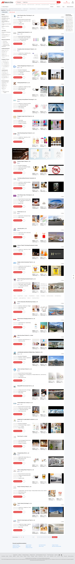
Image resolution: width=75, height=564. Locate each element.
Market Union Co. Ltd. (21, 211)
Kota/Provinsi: (15, 23)
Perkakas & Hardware (5, 27)
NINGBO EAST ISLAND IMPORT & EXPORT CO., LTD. (27, 419)
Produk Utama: (15, 20)
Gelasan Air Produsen (69, 22)
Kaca (15, 295)
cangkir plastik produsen (30, 4)
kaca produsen (24, 4)
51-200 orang (5, 73)
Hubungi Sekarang (18, 26)
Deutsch (28, 556)
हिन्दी (55, 556)
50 (23, 537)
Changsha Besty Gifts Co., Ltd (23, 453)
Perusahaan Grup (5, 35)
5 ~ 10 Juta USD (5, 62)
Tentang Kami (15, 554)
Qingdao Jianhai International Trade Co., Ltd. (26, 262)
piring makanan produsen (45, 4)
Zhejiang (4, 84)
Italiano (36, 556)
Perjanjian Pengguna (25, 554)
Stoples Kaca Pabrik (16, 547)
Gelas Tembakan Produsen (70, 30)
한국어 (45, 556)
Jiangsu (4, 86)
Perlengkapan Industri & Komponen (6, 19)
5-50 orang (5, 71)
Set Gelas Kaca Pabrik (29, 547)
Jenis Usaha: (15, 19)
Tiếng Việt (65, 556)
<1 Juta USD (5, 60)
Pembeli (51, 6)
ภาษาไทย (58, 556)
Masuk (73, 2)
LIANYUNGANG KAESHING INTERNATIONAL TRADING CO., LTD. (29, 352)
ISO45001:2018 (5, 55)
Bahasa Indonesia (70, 556)
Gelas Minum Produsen (70, 25)
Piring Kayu (43, 295)
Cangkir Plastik (20, 295)
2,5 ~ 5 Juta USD (5, 63)
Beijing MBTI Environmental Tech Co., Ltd (25, 385)
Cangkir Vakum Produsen (16, 546)
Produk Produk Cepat (50, 554)
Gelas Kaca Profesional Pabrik (56, 546)
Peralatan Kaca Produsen (70, 23)
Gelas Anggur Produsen (70, 29)
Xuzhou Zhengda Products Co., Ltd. (25, 65)
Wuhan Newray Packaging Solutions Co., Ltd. (26, 318)
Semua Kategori (5, 6)
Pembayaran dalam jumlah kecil (6, 46)
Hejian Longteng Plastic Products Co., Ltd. (25, 469)
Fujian (4, 88)
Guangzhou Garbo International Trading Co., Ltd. (26, 49)
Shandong (4, 85)
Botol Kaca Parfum (35, 298)
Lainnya (4, 37)
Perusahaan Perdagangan (6, 33)
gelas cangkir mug (22, 298)
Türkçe (62, 556)
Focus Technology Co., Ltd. (34, 558)
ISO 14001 (4, 51)
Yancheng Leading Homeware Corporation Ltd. (26, 178)
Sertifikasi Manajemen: (17, 40)
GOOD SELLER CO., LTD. (22, 228)
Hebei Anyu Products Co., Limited (25, 335)
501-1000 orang (5, 77)
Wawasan (56, 554)
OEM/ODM (5, 41)
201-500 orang (5, 76)
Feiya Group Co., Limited (22, 436)
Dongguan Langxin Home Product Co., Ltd (25, 116)
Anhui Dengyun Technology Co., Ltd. (25, 195)
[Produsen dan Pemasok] (7, 2)
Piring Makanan (31, 295)
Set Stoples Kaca (58, 295)
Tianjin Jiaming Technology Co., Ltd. (24, 503)
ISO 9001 (4, 53)
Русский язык (41, 556)
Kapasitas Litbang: (16, 22)
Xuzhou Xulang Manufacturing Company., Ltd (27, 301)
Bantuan (58, 6)
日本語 (18, 556)
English (7, 556)
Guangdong (5, 82)
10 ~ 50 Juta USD (5, 65)
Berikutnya (54, 537)
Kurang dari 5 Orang (6, 74)
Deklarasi (20, 554)
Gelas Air (28, 298)
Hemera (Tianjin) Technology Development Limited (27, 245)
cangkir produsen (37, 4)
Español (25, 556)
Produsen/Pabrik (6, 34)
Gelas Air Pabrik (41, 546)
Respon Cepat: (15, 88)
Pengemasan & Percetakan (6, 24)
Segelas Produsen (28, 546)
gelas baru (15, 298)
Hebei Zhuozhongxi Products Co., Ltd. (26, 133)
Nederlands (51, 556)
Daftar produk (4, 12)
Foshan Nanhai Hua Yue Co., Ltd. (25, 402)
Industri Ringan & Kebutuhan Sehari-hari (5, 21)
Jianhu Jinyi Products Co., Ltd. (24, 369)
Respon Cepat (5, 42)
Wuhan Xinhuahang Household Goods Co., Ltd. (26, 278)
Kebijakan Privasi (32, 554)
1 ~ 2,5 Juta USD (5, 66)
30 (21, 537)
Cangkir (26, 295)
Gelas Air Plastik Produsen (70, 19)
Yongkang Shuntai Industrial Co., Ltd (24, 32)
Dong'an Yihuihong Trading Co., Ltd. (24, 486)
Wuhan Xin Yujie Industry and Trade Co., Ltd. (26, 520)
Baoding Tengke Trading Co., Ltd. (23, 161)
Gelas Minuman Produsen (70, 26)
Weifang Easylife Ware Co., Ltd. (23, 82)
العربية (48, 556)
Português (32, 556)
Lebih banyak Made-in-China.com (41, 554)
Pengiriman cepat (6, 44)
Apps (63, 6)
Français (21, 556)
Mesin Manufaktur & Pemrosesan (5, 17)
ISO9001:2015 (5, 50)
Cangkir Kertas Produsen (70, 20)
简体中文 (10, 556)
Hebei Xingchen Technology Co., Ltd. (25, 15)
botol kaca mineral (50, 295)
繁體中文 (14, 556)
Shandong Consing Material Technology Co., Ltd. (27, 99)
